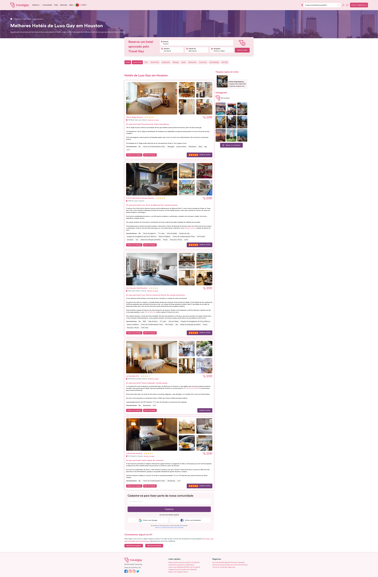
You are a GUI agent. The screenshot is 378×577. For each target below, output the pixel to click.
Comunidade (47, 5)
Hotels (128, 62)
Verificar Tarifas (204, 154)
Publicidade (224, 562)
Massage (175, 62)
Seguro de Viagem (175, 572)
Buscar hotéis (242, 50)
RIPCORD (197, 388)
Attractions (203, 62)
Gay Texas (27, 19)
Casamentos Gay (174, 565)
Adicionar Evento (218, 565)
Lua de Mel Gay (187, 565)
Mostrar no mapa (153, 120)
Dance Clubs (155, 62)
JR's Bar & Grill (188, 388)
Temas (185, 572)
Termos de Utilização (176, 567)
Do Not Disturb (190, 569)
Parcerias (215, 562)
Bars (146, 62)
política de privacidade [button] (176, 527)
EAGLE (147, 312)
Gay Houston (38, 19)
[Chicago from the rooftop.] (242, 122)
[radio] (145, 117)
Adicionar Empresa (237, 562)
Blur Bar (153, 312)
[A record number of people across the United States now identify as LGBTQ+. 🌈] (231, 109)
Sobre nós (172, 562)
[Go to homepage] (19, 5)
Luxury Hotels (137, 62)
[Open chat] (347, 5)
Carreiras (243, 565)
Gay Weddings (214, 62)
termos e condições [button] (161, 527)
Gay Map (224, 62)
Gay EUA (18, 19)
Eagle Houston (190, 228)
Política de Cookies (192, 567)
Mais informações (150, 155)
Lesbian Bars (166, 62)
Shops (183, 62)
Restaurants (192, 62)
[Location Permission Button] (302, 5)
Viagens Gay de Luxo (176, 569)
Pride (56, 5)
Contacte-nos (182, 562)
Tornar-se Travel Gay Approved (223, 567)
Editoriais (63, 5)
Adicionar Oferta (232, 565)
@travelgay (225, 98)
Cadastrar (169, 509)
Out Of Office (193, 562)
